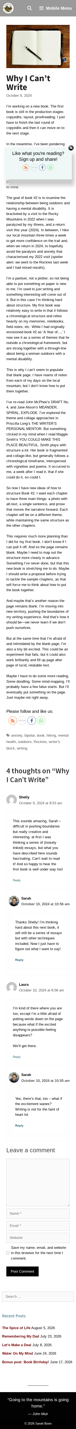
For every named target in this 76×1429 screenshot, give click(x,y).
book (41, 735)
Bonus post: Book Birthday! (25, 1362)
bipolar (29, 735)
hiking (51, 735)
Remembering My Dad (20, 1336)
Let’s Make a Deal (16, 1345)
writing (22, 748)
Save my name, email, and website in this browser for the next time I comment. (38, 1253)
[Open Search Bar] (30, 8)
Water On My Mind (17, 1353)
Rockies (40, 742)
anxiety (16, 735)
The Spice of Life (16, 1328)
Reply (16, 880)
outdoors (25, 742)
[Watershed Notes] (8, 8)
